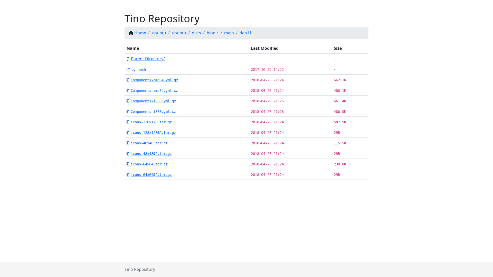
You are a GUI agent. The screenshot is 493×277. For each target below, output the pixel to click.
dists (196, 33)
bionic (213, 33)
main (229, 33)
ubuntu (159, 33)
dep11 (246, 33)
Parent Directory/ (148, 59)
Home (140, 33)
